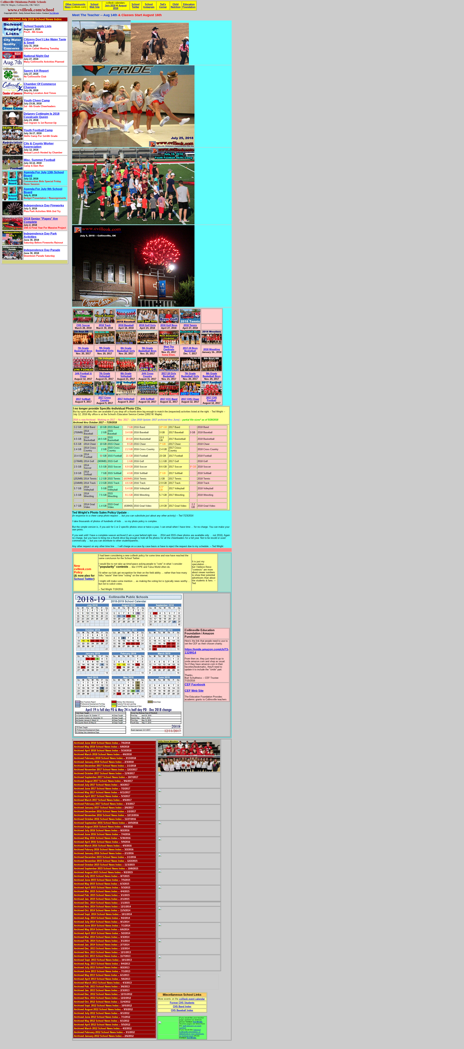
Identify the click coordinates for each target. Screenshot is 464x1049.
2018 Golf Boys (168, 325)
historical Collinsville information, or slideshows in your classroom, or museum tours (191, 1033)
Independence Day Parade (42, 250)
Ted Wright (54, 13)
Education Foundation (189, 5)
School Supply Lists (37, 26)
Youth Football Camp (38, 130)
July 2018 (110, 5)
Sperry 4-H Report (36, 70)
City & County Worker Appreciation (39, 145)
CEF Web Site (194, 690)
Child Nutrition (176, 5)
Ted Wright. (198, 1022)
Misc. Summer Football (39, 160)
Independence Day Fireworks (44, 205)
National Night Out (36, 55)
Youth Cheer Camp (37, 100)
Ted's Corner (163, 5)
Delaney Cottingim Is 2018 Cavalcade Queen (41, 115)
